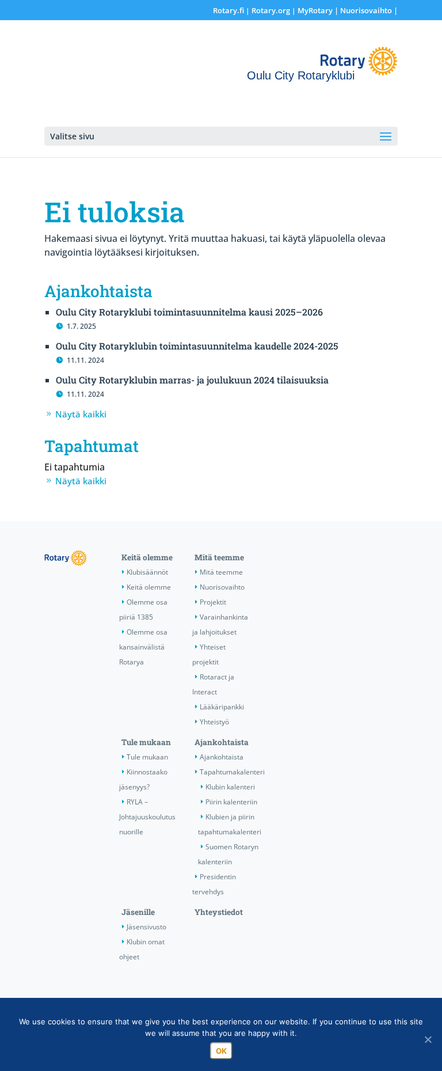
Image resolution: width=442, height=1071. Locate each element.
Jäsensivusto (146, 927)
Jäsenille (138, 912)
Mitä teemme (219, 557)
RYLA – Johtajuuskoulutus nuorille (147, 817)
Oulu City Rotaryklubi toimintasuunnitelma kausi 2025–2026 (189, 312)
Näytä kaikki (80, 414)
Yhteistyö (214, 722)
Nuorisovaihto (366, 10)
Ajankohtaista (222, 742)
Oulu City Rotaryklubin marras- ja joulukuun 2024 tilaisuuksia (192, 380)
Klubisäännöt (147, 572)
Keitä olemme (147, 557)
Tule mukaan (146, 742)
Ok (221, 1050)
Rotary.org (271, 10)
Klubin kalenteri (230, 787)
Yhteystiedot (219, 912)
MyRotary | (319, 10)
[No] (427, 1039)
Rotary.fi (228, 10)
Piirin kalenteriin (231, 802)
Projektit (213, 602)
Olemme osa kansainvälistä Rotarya (143, 647)
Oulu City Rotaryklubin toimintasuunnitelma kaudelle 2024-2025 (197, 346)
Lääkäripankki (222, 707)
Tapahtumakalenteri (232, 772)
